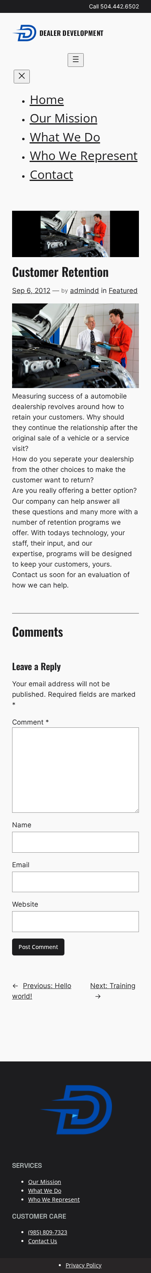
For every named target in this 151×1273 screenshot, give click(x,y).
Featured (123, 291)
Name (21, 825)
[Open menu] (76, 60)
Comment (30, 722)
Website (25, 904)
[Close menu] (22, 76)
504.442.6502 (119, 6)
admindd (84, 291)
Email (20, 865)
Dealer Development (71, 33)
